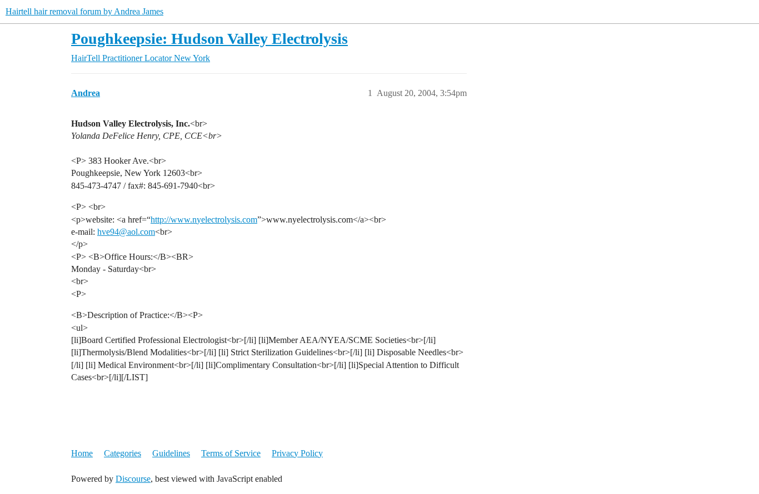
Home (82, 453)
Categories (122, 453)
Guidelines (171, 453)
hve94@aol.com (126, 231)
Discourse (133, 478)
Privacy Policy (297, 453)
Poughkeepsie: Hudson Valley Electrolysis (209, 38)
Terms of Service (231, 453)
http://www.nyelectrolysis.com (204, 219)
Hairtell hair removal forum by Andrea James (84, 11)
